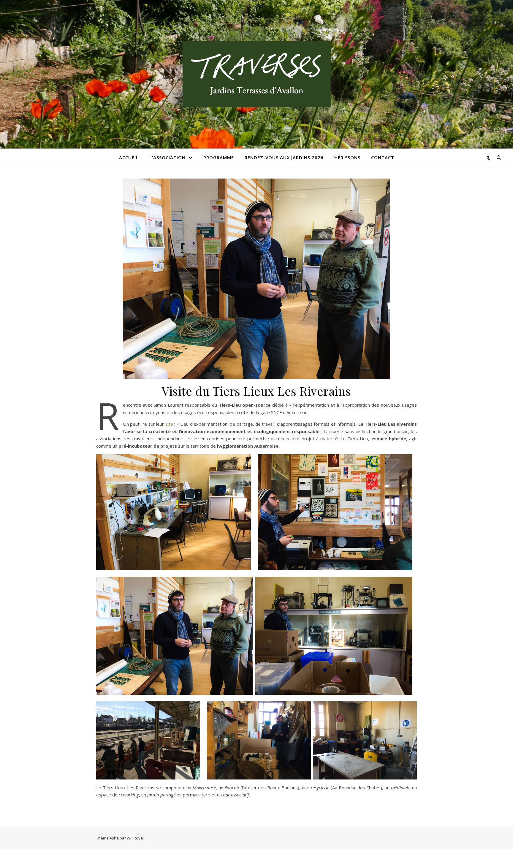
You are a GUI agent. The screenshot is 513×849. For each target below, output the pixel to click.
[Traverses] (256, 74)
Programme (218, 157)
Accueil (129, 157)
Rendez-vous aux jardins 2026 (284, 157)
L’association (167, 157)
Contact (382, 157)
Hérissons (347, 157)
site (169, 424)
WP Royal (135, 838)
